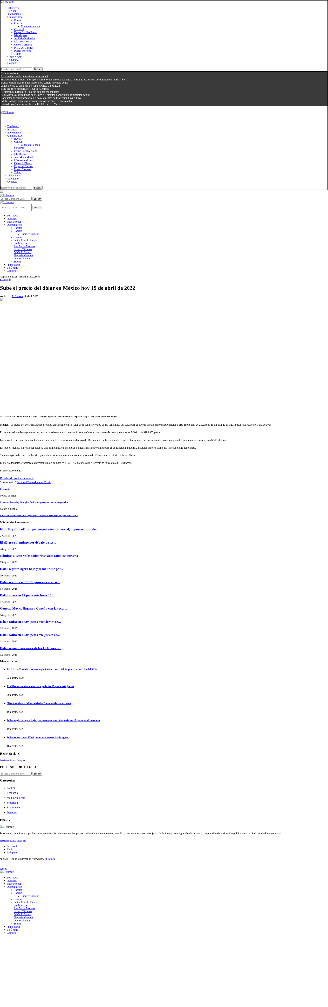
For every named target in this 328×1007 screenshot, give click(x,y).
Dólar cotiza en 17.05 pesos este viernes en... (30, 621)
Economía (12, 792)
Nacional (12, 10)
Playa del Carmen (23, 47)
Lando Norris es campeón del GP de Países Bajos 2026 (30, 85)
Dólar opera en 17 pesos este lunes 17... (27, 595)
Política (11, 787)
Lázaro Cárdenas (23, 41)
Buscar (37, 69)
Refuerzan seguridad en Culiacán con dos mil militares (30, 91)
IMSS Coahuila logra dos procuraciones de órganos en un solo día (36, 101)
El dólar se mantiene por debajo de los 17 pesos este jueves (40, 686)
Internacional (14, 13)
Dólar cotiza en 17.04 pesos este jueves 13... (30, 635)
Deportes (12, 812)
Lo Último (13, 59)
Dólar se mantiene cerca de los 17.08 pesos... (30, 648)
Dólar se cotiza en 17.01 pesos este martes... (30, 582)
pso (16, 478)
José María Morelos (24, 38)
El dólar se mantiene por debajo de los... (28, 542)
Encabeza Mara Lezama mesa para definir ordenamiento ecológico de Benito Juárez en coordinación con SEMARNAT (65, 79)
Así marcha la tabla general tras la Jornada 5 (24, 76)
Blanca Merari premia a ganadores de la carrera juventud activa (34, 82)
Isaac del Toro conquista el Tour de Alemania (25, 88)
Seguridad (12, 802)
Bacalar (18, 20)
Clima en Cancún (30, 26)
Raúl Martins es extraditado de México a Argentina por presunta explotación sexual (45, 94)
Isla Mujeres (20, 35)
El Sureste (17, 296)
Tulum (17, 53)
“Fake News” (14, 56)
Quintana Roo (15, 17)
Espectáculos (14, 807)
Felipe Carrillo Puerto (25, 32)
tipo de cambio (26, 478)
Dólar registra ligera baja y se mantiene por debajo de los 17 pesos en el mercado (53, 720)
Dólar (3, 478)
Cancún (18, 23)
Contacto (12, 63)
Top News (13, 7)
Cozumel (19, 29)
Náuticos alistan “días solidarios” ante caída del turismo (39, 556)
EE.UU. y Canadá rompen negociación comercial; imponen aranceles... (49, 529)
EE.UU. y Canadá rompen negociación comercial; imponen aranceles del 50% (52, 669)
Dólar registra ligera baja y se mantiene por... (31, 569)
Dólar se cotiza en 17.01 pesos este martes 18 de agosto (38, 737)
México (10, 478)
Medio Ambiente (16, 797)
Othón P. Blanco (23, 44)
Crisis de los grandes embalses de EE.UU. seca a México (31, 104)
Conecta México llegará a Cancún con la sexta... (33, 608)
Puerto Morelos (22, 50)
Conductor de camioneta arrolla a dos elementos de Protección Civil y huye (41, 97)
